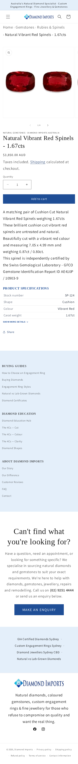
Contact (6, 495)
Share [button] (10, 332)
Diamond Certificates (14, 400)
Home (8, 27)
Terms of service (37, 755)
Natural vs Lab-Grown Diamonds (21, 393)
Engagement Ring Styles (16, 386)
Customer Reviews (12, 482)
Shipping (37, 161)
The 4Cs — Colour (12, 434)
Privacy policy (44, 749)
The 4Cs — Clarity (12, 441)
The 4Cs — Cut (10, 427)
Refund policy (18, 755)
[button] (8, 16)
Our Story (7, 468)
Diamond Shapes (12, 448)
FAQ (4, 489)
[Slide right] (47, 125)
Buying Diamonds (12, 379)
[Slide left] (30, 125)
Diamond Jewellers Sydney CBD (38, 652)
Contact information (60, 755)
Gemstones (25, 27)
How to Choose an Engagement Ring (23, 373)
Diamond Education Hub (16, 420)
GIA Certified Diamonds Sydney (38, 639)
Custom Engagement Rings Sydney (38, 646)
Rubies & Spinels (51, 27)
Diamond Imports (23, 749)
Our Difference (10, 475)
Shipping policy (63, 749)
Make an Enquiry (39, 609)
